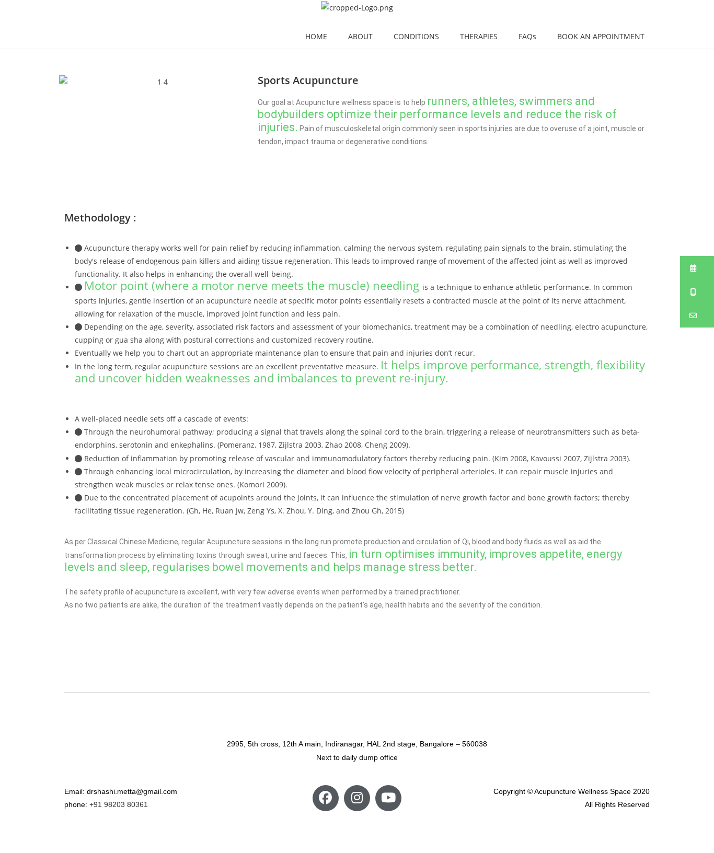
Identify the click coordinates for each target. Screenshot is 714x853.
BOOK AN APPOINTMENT (600, 36)
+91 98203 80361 (118, 804)
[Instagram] (357, 798)
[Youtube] (388, 798)
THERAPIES (479, 36)
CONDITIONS (416, 36)
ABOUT (360, 36)
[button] (697, 268)
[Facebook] (326, 798)
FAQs (527, 36)
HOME (316, 36)
